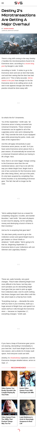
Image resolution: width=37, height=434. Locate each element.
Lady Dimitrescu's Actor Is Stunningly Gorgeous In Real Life (26, 420)
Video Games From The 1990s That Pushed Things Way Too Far (8, 420)
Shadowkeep (15, 358)
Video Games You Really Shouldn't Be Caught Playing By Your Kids (9, 391)
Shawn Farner (9, 28)
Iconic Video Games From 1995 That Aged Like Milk (27, 390)
